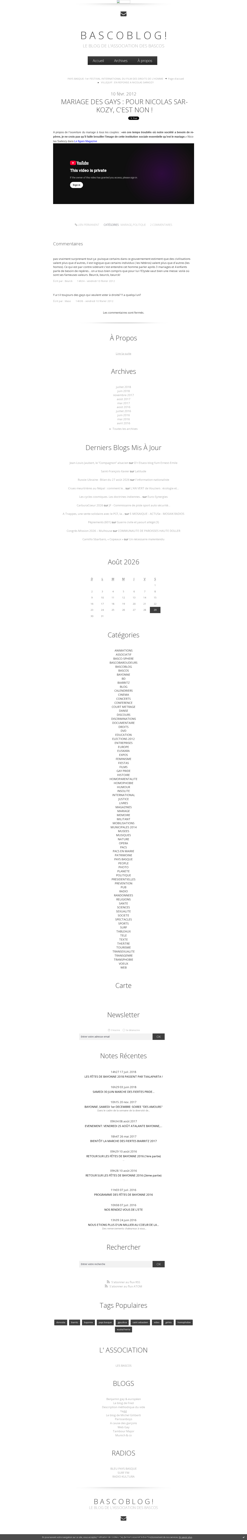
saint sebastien (140, 1322)
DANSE (123, 711)
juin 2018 (123, 391)
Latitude (140, 471)
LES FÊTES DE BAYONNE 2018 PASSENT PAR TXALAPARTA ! (123, 1076)
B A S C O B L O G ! (123, 35)
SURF (123, 927)
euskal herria (123, 1329)
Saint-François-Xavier (115, 471)
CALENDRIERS (123, 691)
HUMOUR (123, 787)
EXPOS (123, 755)
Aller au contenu (13, 7)
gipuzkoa (122, 1322)
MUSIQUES (123, 835)
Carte (123, 985)
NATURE (123, 839)
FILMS (123, 767)
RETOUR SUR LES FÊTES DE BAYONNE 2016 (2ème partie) (123, 1175)
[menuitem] (98, 60)
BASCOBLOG (123, 667)
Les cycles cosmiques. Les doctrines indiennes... (110, 497)
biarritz (74, 1322)
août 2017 (123, 399)
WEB (123, 967)
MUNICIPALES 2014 (124, 827)
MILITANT (123, 819)
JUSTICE (123, 799)
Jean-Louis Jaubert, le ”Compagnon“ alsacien (99, 463)
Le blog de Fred (123, 1403)
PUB (123, 887)
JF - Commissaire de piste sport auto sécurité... (139, 505)
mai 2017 (123, 403)
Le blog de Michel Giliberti (123, 1415)
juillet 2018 (123, 387)
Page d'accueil (176, 78)
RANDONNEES (123, 895)
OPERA (123, 843)
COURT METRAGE (123, 707)
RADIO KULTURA (123, 1476)
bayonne (88, 1322)
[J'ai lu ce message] (243, 1537)
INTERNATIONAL (123, 795)
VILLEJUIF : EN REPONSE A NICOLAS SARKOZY (127, 82)
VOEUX (123, 964)
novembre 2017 (123, 395)
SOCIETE (123, 915)
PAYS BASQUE (123, 859)
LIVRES (123, 803)
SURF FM (123, 1473)
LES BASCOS (124, 1366)
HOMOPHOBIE (123, 783)
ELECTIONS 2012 (123, 739)
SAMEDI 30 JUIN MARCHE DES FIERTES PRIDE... (123, 1092)
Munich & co (123, 1435)
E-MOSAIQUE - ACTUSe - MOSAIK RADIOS (157, 514)
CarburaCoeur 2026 (90, 505)
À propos (145, 60)
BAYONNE (123, 675)
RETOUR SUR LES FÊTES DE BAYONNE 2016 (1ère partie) (123, 1156)
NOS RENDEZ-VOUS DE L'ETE (123, 1210)
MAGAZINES (123, 807)
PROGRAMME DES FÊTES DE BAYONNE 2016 (123, 1195)
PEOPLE (123, 863)
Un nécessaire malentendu (146, 539)
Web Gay (124, 1427)
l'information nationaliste (152, 480)
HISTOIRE (123, 775)
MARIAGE (126, 225)
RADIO (123, 891)
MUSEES (123, 831)
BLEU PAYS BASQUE (123, 1469)
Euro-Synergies (158, 497)
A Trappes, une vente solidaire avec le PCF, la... (93, 514)
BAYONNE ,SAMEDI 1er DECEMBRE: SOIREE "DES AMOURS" (123, 1107)
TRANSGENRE (123, 955)
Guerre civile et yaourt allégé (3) (138, 522)
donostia (60, 1322)
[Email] (123, 14)
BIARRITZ (123, 683)
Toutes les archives (125, 429)
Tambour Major (123, 1431)
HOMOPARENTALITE (123, 779)
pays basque (105, 1322)
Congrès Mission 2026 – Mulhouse (89, 531)
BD (124, 679)
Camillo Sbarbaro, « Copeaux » (103, 539)
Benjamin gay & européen (123, 1399)
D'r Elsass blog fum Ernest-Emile (155, 463)
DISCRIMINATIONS (123, 719)
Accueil (98, 60)
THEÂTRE (123, 943)
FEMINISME (123, 759)
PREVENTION (123, 883)
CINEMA (123, 695)
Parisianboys (123, 1419)
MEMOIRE (123, 815)
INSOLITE (123, 791)
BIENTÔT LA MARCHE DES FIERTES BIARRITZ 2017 (123, 1141)
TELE (123, 935)
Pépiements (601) (99, 522)
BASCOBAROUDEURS (123, 663)
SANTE (123, 903)
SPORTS (123, 923)
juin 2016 (123, 415)
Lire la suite (123, 353)
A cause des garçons (123, 1423)
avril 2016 (123, 423)
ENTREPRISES (124, 743)
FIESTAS (123, 763)
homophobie (184, 1322)
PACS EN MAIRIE (123, 851)
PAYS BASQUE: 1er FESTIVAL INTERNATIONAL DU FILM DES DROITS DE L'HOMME (115, 78)
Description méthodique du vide (123, 1407)
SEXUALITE (123, 911)
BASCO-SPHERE (123, 658)
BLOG (123, 687)
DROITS (123, 727)
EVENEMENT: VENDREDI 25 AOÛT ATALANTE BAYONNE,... (123, 1126)
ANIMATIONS (124, 650)
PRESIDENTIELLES (123, 879)
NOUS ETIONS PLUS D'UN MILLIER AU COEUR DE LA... (123, 1225)
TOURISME (123, 947)
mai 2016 (123, 419)
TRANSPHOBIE (123, 959)
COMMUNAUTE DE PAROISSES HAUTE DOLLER (149, 531)
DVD (123, 731)
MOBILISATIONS (123, 823)
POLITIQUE (139, 225)
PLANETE (123, 871)
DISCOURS (123, 715)
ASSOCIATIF (123, 654)
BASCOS (123, 670)
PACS (123, 847)
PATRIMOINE (123, 855)
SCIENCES (123, 907)
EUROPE (123, 747)
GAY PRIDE (124, 771)
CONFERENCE (123, 703)
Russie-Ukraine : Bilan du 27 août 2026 (104, 480)
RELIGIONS (123, 899)
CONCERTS (123, 699)
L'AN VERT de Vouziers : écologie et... (155, 488)
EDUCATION (123, 735)
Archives (121, 60)
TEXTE (123, 939)
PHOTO (123, 867)
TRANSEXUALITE (123, 951)
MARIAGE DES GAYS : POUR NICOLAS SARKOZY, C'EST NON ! (124, 105)
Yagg (123, 1411)
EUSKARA (123, 751)
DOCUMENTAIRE (123, 723)
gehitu (168, 1322)
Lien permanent (88, 225)
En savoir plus (185, 1537)
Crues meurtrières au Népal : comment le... (96, 488)
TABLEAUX (123, 931)
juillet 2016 (123, 411)
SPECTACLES (123, 919)
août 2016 (123, 407)
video (156, 1322)
